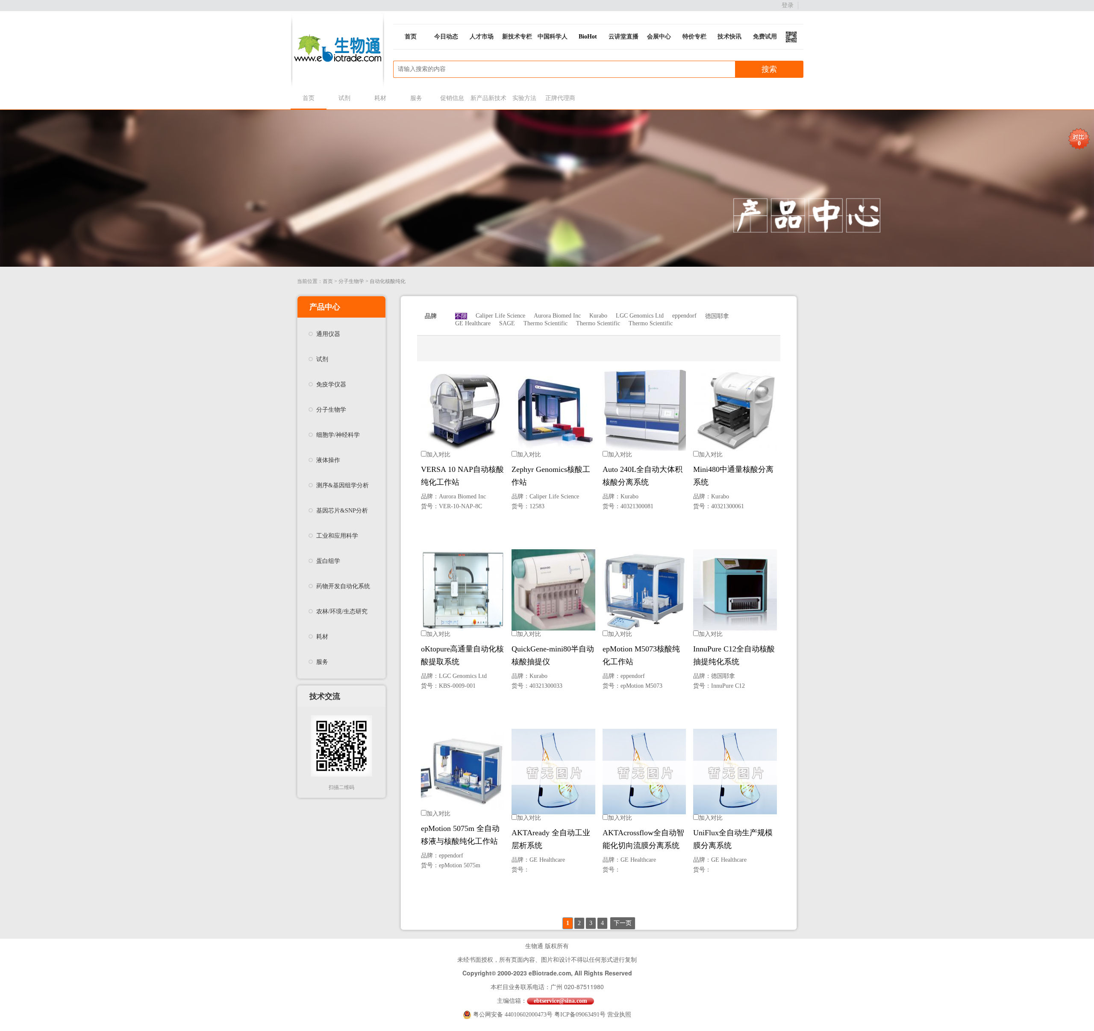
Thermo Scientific (545, 323)
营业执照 (619, 1014)
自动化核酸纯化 (388, 281)
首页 (411, 36)
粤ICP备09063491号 (580, 1014)
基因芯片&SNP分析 (342, 510)
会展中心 (659, 36)
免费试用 (765, 36)
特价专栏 (694, 36)
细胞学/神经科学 (338, 435)
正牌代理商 (560, 98)
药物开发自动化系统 (343, 586)
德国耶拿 (717, 316)
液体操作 (328, 460)
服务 (416, 98)
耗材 (380, 98)
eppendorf (684, 315)
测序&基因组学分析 (342, 485)
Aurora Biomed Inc (557, 315)
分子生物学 (351, 281)
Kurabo (598, 315)
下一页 (623, 923)
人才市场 (482, 36)
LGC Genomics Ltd (640, 315)
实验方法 (524, 98)
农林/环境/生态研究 (342, 611)
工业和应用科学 (337, 536)
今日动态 (446, 36)
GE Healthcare (473, 323)
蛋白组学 (328, 561)
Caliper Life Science (500, 315)
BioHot (588, 36)
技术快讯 (729, 36)
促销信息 (452, 98)
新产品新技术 (488, 98)
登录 (788, 5)
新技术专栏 (517, 36)
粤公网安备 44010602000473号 (513, 1014)
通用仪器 (328, 334)
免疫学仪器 (331, 384)
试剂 (344, 98)
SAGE (507, 323)
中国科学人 (553, 36)
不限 (461, 316)
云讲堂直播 (623, 36)
